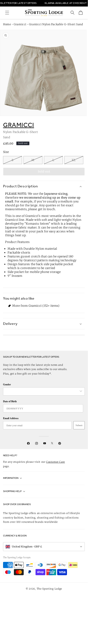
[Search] (72, 13)
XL (74, 160)
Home (7, 24)
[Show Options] (81, 391)
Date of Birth (10, 401)
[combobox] (42, 391)
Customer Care (55, 461)
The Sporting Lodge (49, 588)
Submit (79, 425)
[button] (7, 13)
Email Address (11, 418)
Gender (7, 384)
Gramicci (20, 24)
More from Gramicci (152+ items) (36, 306)
